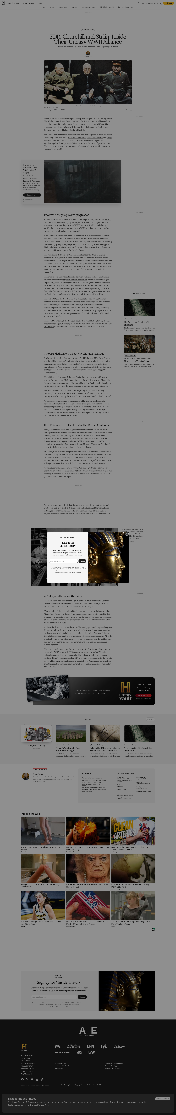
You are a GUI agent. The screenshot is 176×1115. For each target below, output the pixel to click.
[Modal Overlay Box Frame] (88, 557)
